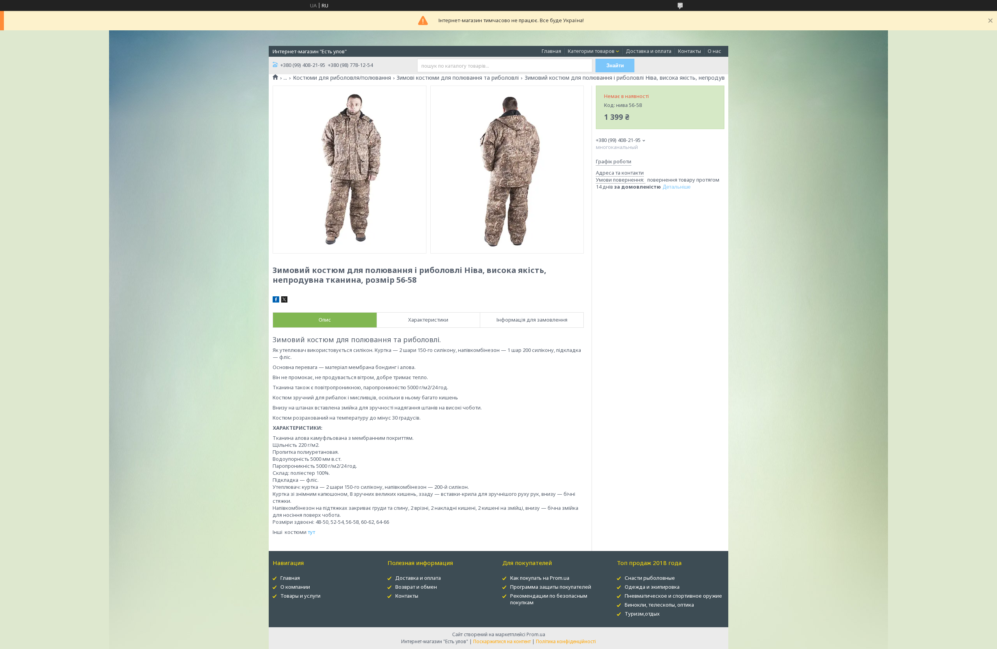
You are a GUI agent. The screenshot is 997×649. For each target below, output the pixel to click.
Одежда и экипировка (652, 586)
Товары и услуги (300, 595)
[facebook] (276, 300)
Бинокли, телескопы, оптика (659, 604)
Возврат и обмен (416, 586)
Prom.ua (536, 634)
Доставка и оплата (648, 50)
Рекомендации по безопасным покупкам (548, 599)
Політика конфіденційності (566, 641)
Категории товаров (591, 50)
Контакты (689, 50)
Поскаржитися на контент (502, 641)
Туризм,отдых (642, 613)
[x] (284, 300)
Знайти (615, 65)
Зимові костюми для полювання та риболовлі (457, 77)
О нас (714, 50)
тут (311, 531)
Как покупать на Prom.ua (539, 577)
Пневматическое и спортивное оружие (673, 595)
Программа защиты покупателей (550, 586)
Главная (551, 50)
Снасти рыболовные (650, 577)
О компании (295, 586)
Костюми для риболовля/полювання (342, 77)
